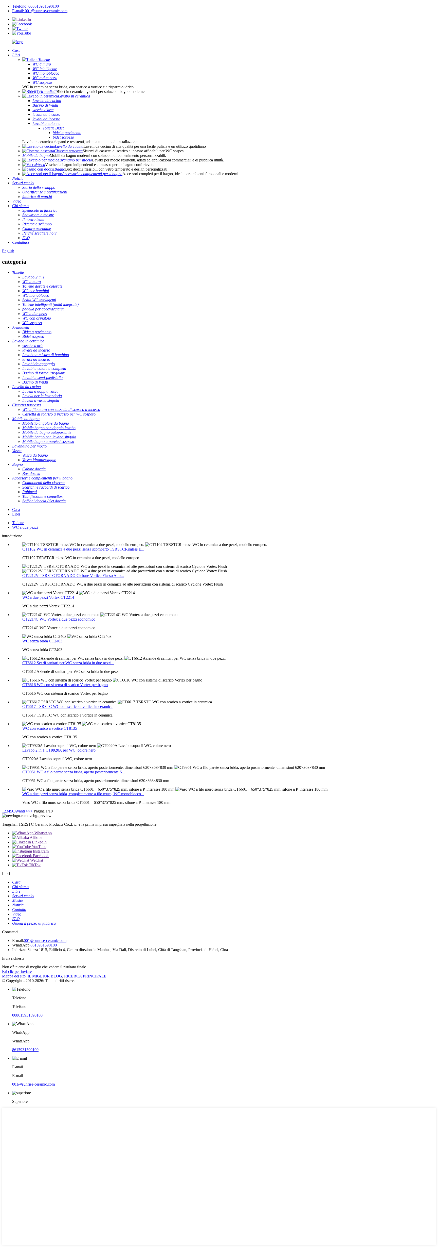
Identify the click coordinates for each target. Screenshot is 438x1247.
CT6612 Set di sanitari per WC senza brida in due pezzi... (68, 663)
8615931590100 (43, 945)
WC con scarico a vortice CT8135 (49, 728)
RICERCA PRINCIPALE (85, 976)
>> (30, 811)
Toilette (18, 523)
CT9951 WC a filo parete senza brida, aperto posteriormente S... (73, 772)
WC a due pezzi (25, 527)
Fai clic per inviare (17, 971)
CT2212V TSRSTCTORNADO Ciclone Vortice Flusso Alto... (73, 575)
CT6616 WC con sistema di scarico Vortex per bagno (65, 685)
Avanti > (21, 811)
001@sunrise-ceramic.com (45, 940)
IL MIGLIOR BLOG (45, 976)
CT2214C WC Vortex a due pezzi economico (58, 619)
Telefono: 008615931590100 (35, 6)
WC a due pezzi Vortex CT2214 (48, 597)
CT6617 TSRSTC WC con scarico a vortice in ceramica (67, 706)
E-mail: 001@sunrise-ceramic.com (39, 11)
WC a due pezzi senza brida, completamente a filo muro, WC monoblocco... (83, 794)
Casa (16, 509)
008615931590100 (27, 1015)
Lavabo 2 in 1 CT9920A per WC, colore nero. (59, 750)
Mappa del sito (14, 976)
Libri (16, 514)
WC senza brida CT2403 (42, 641)
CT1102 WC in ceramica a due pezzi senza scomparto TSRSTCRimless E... (83, 549)
